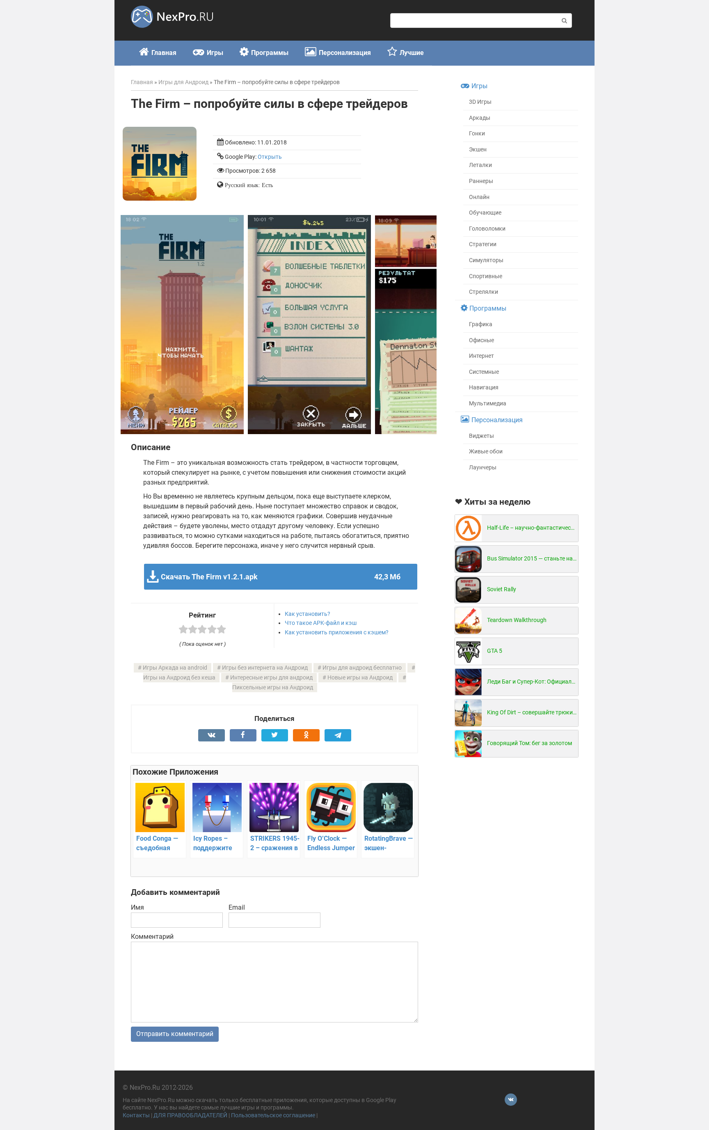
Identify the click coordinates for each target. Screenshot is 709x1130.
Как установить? (307, 614)
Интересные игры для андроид (271, 677)
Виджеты (481, 435)
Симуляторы (486, 260)
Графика (480, 324)
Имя (137, 907)
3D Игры (480, 101)
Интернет (481, 355)
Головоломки (487, 228)
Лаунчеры (482, 467)
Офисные (481, 340)
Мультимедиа (487, 403)
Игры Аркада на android (175, 667)
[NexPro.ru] (172, 31)
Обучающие (485, 212)
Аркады (479, 117)
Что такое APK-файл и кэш (321, 623)
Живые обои (486, 451)
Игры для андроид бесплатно (362, 667)
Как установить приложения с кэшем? (337, 632)
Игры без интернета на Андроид (265, 667)
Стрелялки (483, 291)
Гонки (477, 133)
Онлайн (479, 197)
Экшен (478, 149)
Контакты (136, 1115)
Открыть (270, 156)
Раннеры (481, 181)
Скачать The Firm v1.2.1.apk (280, 576)
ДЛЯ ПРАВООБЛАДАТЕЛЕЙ (190, 1115)
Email (237, 907)
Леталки (480, 165)
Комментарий (152, 936)
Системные (484, 371)
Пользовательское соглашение (273, 1115)
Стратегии (482, 244)
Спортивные (485, 276)
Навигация (484, 387)
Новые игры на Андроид (360, 677)
